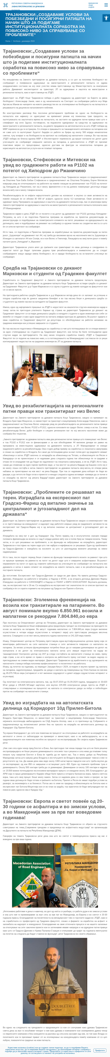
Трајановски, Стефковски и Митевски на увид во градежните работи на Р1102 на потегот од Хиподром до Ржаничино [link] (49, 165)
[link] (106, 18)
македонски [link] (93, 3)
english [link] (91, 7)
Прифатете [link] (100, 1050)
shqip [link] (91, 5)
